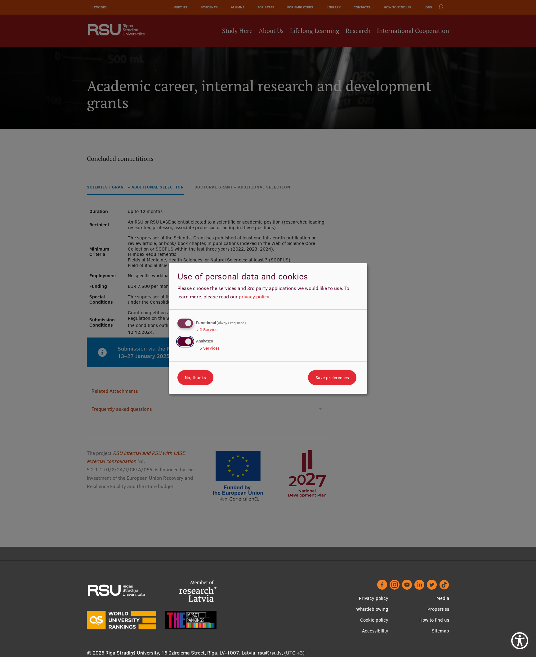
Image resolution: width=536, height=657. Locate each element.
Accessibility (375, 631)
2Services (208, 329)
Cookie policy (374, 620)
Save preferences (332, 377)
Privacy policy (373, 598)
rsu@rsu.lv (270, 652)
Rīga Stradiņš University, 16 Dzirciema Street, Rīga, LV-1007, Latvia (180, 652)
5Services (208, 348)
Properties (438, 609)
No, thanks (195, 377)
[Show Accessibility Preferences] (520, 641)
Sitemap (440, 631)
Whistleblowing (372, 609)
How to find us (434, 620)
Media (442, 598)
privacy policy (254, 296)
